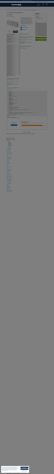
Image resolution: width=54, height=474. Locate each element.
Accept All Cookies (24, 467)
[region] (15, 469)
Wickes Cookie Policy (10, 470)
